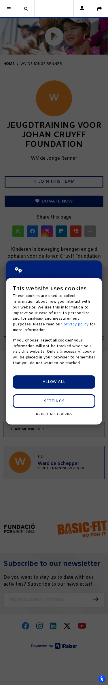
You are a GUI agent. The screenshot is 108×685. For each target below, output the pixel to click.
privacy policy (75, 324)
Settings (54, 401)
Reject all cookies (54, 414)
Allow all (54, 381)
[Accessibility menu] (101, 678)
